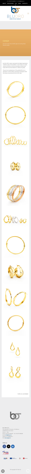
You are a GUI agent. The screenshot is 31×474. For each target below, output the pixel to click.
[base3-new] (15, 141)
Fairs (19, 3)
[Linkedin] (13, 446)
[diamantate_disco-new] (15, 219)
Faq (16, 3)
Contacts (24, 3)
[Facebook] (4, 446)
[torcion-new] (15, 115)
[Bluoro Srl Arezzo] (15, 13)
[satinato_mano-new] (15, 89)
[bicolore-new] (15, 167)
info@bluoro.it (21, 1)
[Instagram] (8, 446)
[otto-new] (15, 375)
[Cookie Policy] (3, 471)
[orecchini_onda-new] (15, 349)
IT (15, 5)
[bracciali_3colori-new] (15, 193)
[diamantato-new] (15, 245)
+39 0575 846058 (12, 1)
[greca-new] (15, 323)
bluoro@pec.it (8, 437)
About (4, 3)
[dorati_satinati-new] (15, 297)
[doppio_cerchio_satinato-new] (15, 271)
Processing (10, 3)
